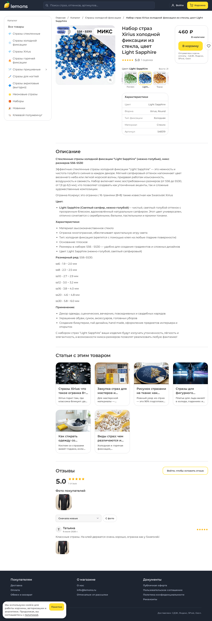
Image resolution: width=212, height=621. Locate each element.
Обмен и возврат (21, 594)
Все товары (16, 26)
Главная (61, 17)
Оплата (15, 590)
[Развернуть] (46, 69)
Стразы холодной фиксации (103, 17)
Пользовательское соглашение (163, 590)
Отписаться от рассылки (92, 594)
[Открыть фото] (64, 502)
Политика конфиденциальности (163, 594)
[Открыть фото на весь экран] (85, 55)
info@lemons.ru (86, 590)
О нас (80, 585)
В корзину (190, 46)
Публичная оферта (155, 585)
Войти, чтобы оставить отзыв (185, 470)
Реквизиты (150, 599)
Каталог (75, 17)
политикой (31, 614)
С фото (110, 518)
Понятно (56, 606)
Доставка (16, 585)
